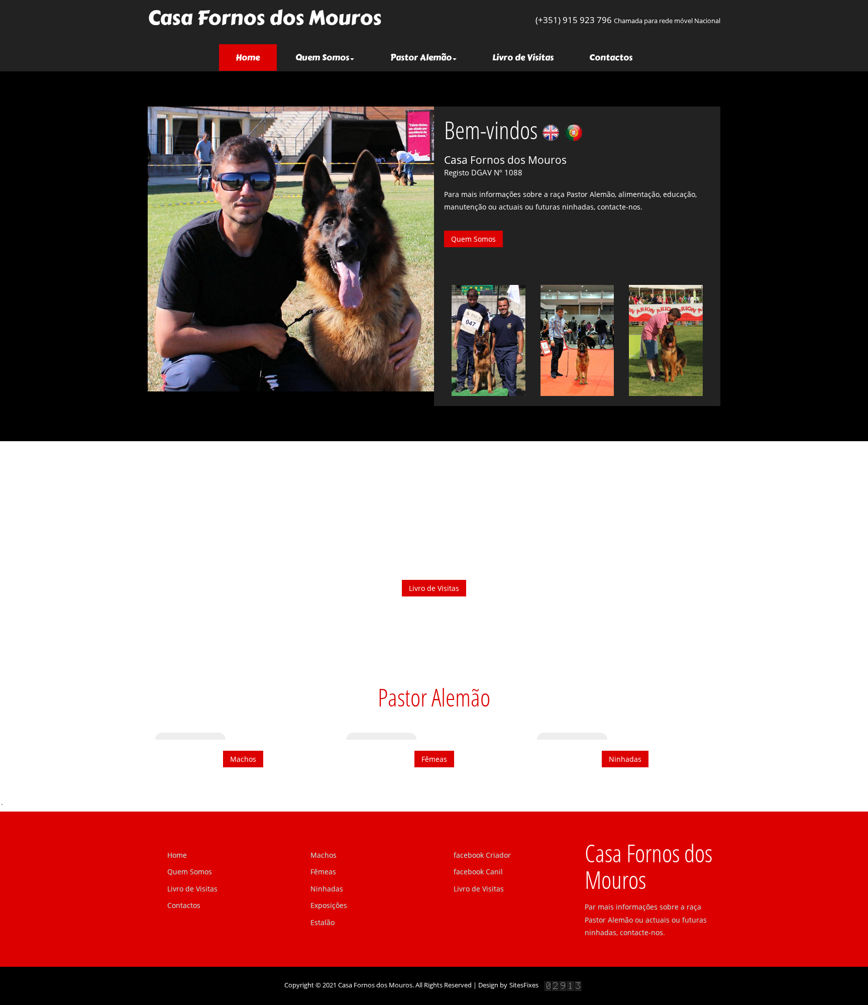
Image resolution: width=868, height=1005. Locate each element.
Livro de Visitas (523, 57)
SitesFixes (523, 985)
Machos (243, 759)
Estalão (322, 922)
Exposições (328, 905)
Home (256, 57)
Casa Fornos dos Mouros (264, 18)
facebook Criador (482, 855)
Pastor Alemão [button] (421, 57)
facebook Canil (478, 871)
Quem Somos (473, 239)
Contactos (610, 57)
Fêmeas (434, 759)
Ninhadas (625, 759)
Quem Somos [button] (322, 57)
